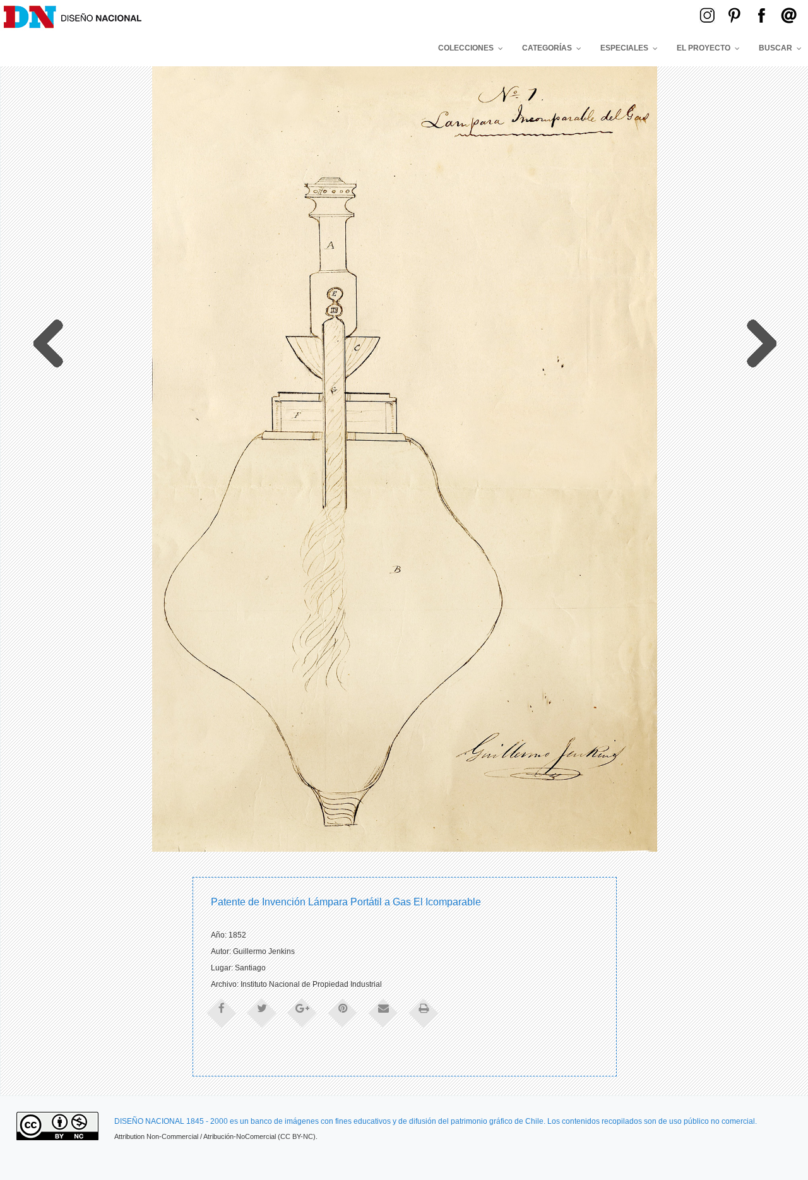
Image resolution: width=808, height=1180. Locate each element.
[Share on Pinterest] (342, 1012)
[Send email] (383, 1012)
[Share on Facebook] (221, 1012)
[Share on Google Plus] (302, 1012)
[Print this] (423, 1012)
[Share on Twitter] (262, 1012)
